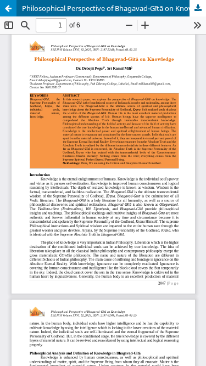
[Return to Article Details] (8, 8)
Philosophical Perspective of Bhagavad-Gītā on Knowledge (114, 8)
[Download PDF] (198, 8)
